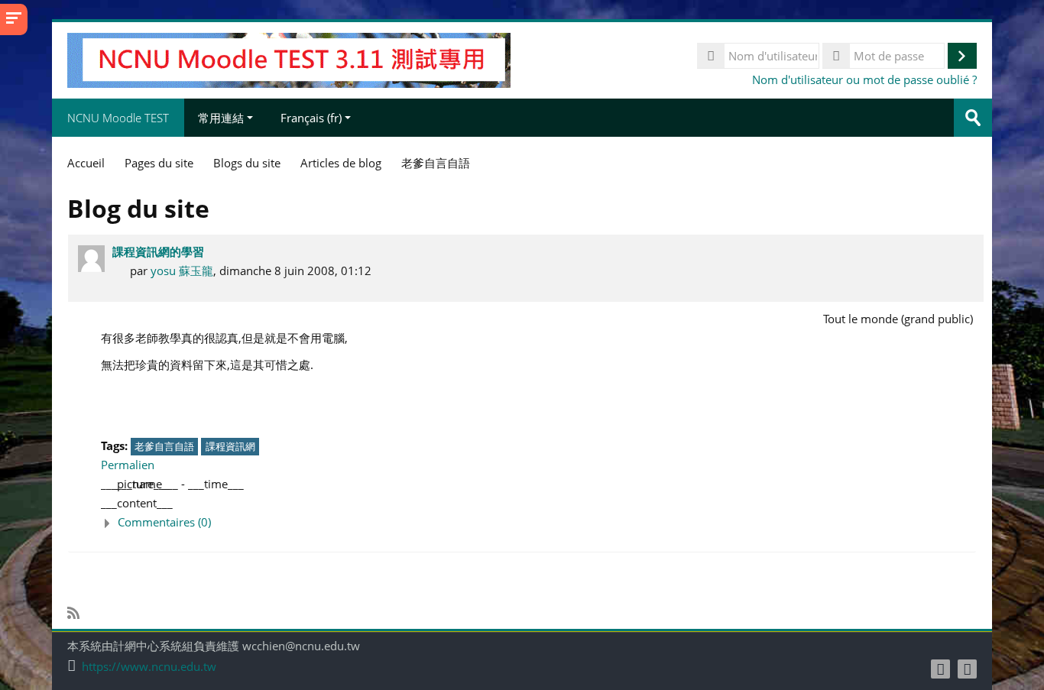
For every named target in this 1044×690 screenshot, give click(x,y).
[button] (538, 522)
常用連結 (221, 117)
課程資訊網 (230, 446)
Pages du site (159, 162)
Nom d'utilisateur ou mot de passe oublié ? (864, 79)
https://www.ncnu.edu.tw (149, 666)
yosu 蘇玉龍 (182, 270)
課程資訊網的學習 (158, 251)
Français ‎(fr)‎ (311, 117)
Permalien (127, 464)
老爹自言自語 (164, 446)
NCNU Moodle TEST (118, 117)
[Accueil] (288, 58)
